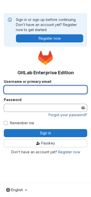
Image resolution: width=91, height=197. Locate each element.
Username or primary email (27, 82)
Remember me (22, 123)
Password (12, 100)
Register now (69, 152)
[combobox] (16, 190)
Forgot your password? (68, 115)
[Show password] (83, 108)
